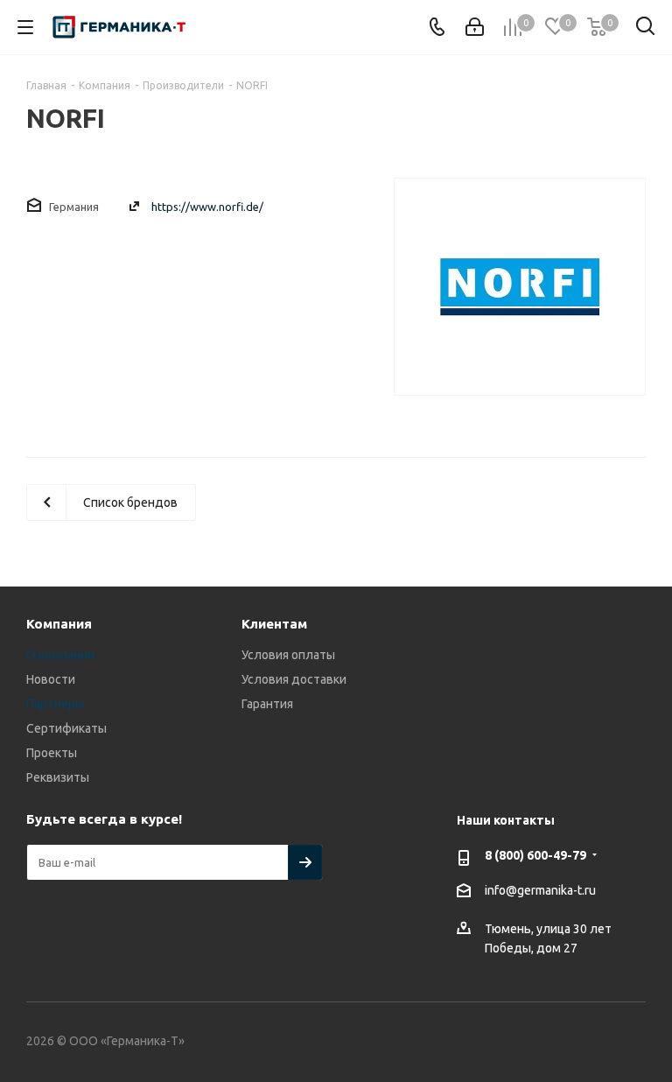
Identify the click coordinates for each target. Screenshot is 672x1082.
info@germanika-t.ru (540, 890)
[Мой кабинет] (475, 27)
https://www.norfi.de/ (207, 206)
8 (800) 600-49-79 (535, 855)
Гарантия (267, 704)
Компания (59, 623)
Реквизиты (57, 777)
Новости (50, 679)
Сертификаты (66, 728)
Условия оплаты (288, 655)
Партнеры (55, 704)
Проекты (51, 753)
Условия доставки (294, 679)
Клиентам (274, 623)
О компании (60, 655)
